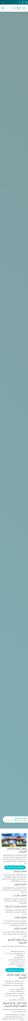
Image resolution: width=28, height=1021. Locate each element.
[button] (2, 2)
